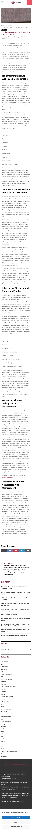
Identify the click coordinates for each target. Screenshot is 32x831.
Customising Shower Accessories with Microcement (16, 572)
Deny (16, 822)
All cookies (16, 817)
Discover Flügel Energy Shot (9, 614)
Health (2, 706)
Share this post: (9, 574)
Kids (2, 719)
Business (3, 681)
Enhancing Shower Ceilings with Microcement (15, 571)
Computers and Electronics (8, 686)
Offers (2, 734)
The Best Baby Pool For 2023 (8, 778)
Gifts (2, 704)
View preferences (16, 827)
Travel (2, 754)
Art (1, 664)
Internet (3, 714)
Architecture (3, 29)
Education (3, 691)
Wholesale (4, 756)
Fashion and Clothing (7, 696)
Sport (2, 744)
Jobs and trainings (6, 716)
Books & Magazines (6, 679)
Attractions (4, 669)
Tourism (3, 749)
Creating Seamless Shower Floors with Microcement (16, 567)
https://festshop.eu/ (7, 477)
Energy (3, 694)
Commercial (4, 684)
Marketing (3, 726)
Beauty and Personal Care (8, 674)
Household (4, 711)
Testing (3, 746)
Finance (3, 699)
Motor (2, 731)
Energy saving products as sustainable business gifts (15, 793)
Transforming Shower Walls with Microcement (15, 565)
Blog (2, 676)
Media (2, 729)
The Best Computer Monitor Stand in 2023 (12, 801)
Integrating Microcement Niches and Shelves (15, 569)
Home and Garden (6, 709)
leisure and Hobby (6, 721)
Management (4, 724)
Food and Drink (5, 701)
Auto (2, 671)
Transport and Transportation (9, 751)
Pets (2, 736)
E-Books (3, 689)
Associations (4, 666)
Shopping (3, 741)
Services (3, 739)
